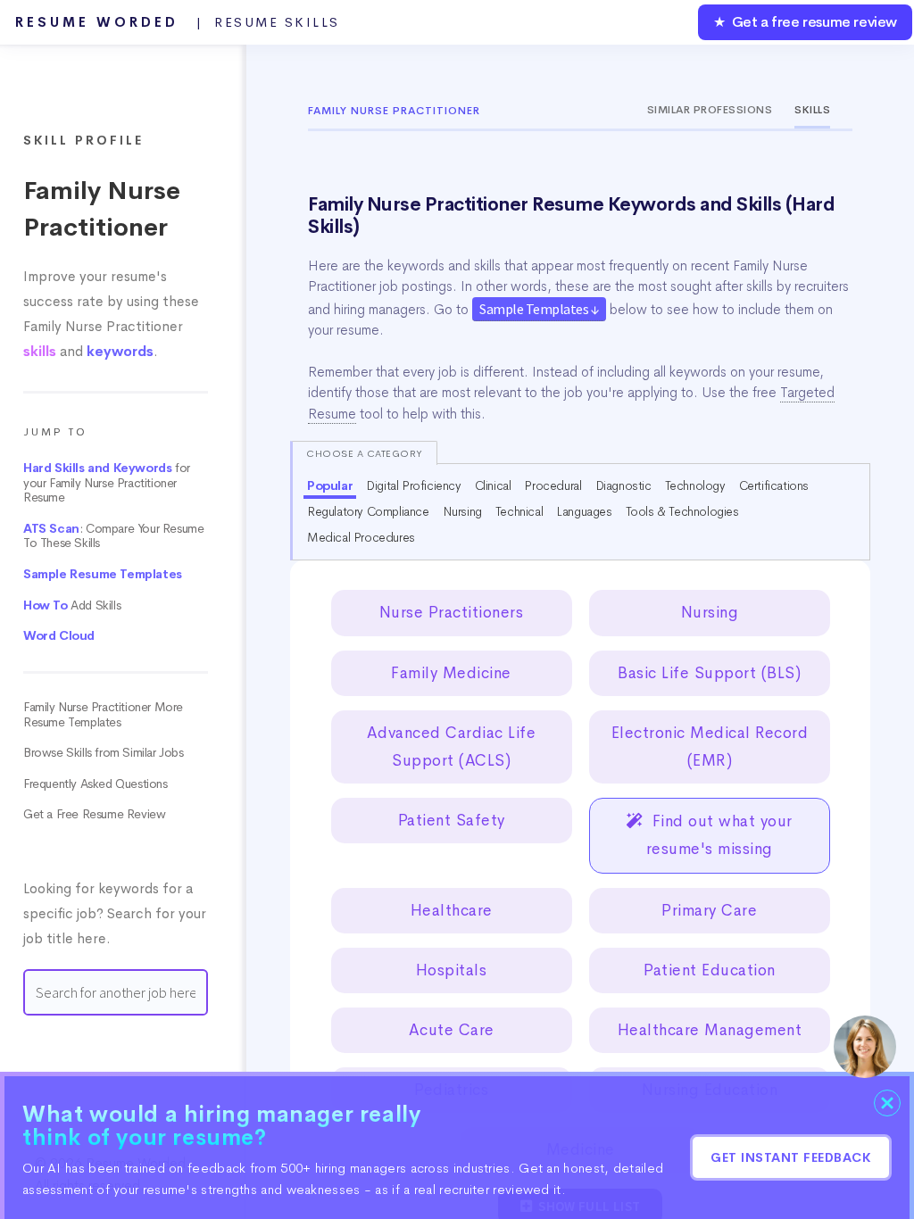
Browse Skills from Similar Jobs (103, 752)
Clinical (493, 485)
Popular (330, 485)
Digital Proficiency (413, 485)
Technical (519, 511)
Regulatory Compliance (368, 511)
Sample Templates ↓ (539, 309)
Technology (695, 485)
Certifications (774, 485)
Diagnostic (623, 485)
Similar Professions (710, 110)
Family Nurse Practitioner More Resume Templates (103, 715)
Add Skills (71, 605)
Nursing (462, 511)
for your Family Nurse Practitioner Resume (106, 482)
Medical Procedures (361, 537)
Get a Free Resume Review (94, 814)
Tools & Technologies (682, 511)
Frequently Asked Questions (95, 784)
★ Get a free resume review (805, 21)
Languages (583, 511)
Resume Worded (177, 22)
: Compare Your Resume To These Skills (113, 536)
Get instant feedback (790, 1157)
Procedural (552, 485)
